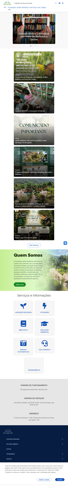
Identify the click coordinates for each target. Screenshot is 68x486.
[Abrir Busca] (62, 3)
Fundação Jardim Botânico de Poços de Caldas (27, 7)
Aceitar (59, 480)
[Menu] (5, 7)
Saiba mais (20, 284)
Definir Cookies (44, 480)
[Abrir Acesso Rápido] (55, 3)
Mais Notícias (34, 245)
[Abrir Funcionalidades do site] (59, 3)
